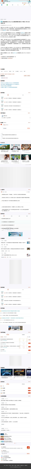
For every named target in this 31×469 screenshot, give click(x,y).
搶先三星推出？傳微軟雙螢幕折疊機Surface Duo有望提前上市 (10, 84)
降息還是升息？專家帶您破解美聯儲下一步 (9, 56)
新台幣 (4, 30)
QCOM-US (23, 32)
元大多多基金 (2, 349)
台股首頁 (25, 75)
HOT (4, 98)
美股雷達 (5, 19)
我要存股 (28, 75)
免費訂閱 (28, 453)
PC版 (4, 465)
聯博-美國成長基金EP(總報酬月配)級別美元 (7, 339)
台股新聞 (5, 240)
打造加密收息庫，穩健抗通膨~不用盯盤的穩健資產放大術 (12, 105)
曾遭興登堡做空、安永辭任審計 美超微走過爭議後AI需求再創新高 (5, 151)
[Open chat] (29, 4)
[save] (23, 5)
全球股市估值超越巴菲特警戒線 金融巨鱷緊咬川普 (9, 134)
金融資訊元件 (22, 465)
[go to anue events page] (27, 3)
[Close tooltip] (28, 7)
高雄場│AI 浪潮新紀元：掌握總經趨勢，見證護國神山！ (13, 109)
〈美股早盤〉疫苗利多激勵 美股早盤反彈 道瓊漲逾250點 (10, 138)
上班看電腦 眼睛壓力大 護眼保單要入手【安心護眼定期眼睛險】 (5, 161)
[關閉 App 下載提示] (0, 1)
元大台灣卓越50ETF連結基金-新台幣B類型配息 (7, 342)
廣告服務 (18, 465)
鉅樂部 (13, 465)
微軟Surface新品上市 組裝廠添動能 (6, 85)
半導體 (4, 392)
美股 (2, 19)
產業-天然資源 (5, 347)
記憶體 (4, 388)
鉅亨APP (7, 465)
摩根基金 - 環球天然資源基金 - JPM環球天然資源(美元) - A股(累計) (10, 346)
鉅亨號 (10, 465)
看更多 (29, 92)
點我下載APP (10, 58)
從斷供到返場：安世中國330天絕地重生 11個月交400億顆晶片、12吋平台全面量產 (15, 151)
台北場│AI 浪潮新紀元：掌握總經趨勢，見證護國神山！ (13, 102)
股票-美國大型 (5, 340)
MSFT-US (15, 52)
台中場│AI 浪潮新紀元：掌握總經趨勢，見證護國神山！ (13, 98)
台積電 (4, 390)
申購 (29, 343)
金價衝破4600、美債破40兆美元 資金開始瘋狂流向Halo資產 (25, 161)
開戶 (29, 339)
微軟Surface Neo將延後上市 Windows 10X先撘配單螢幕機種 (10, 82)
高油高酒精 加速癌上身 (25, 150)
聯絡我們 (26, 465)
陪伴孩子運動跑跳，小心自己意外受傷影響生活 (15, 161)
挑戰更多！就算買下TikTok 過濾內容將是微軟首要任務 (9, 87)
